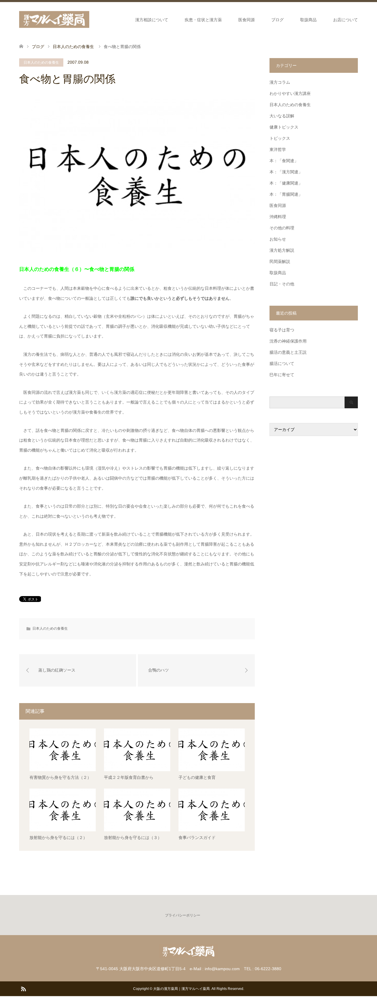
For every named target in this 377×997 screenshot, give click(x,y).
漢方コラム (279, 82)
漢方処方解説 (281, 250)
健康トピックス (283, 127)
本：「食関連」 (283, 160)
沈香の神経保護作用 (288, 341)
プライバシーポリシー (182, 915)
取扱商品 (308, 19)
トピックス (279, 138)
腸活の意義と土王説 (288, 352)
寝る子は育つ (281, 330)
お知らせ (277, 239)
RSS (23, 988)
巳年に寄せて (281, 374)
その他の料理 (281, 228)
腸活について (281, 363)
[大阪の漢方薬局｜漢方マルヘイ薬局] (54, 19)
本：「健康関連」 (285, 183)
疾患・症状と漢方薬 (203, 19)
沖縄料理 (277, 216)
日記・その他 (281, 284)
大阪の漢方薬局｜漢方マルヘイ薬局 (181, 989)
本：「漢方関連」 (285, 172)
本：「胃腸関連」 (285, 194)
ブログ (277, 19)
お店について (345, 19)
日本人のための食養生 (41, 62)
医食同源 (246, 19)
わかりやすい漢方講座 (290, 93)
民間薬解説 (279, 261)
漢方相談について (151, 19)
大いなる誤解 (281, 115)
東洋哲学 (277, 149)
